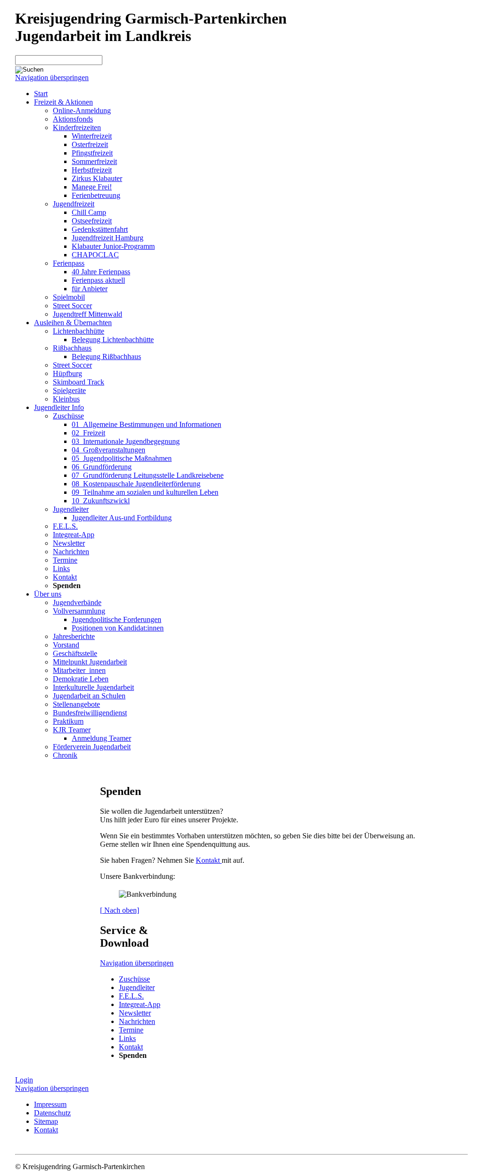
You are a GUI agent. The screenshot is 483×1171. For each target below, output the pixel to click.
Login (24, 1080)
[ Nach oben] (119, 910)
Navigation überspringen (52, 78)
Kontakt (209, 860)
